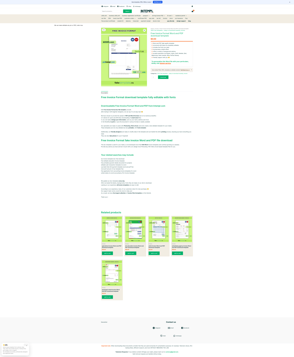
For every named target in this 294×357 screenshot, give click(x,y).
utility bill (104, 15)
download (163, 77)
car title (103, 18)
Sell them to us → (185, 70)
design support (181, 21)
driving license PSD (157, 15)
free (186, 18)
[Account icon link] (192, 6)
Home (152, 28)
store (171, 18)
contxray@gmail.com (172, 352)
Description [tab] (104, 93)
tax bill (159, 18)
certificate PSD (142, 18)
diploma (128, 21)
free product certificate (108, 21)
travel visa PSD (117, 18)
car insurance (179, 18)
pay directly (170, 21)
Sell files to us (157, 2)
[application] (149, 15)
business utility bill (114, 15)
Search (127, 11)
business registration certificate (131, 15)
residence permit (180, 15)
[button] (144, 30)
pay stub (151, 18)
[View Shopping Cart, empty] (192, 11)
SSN (109, 18)
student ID (120, 21)
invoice (165, 18)
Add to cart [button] (107, 253)
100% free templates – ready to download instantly (165, 30)
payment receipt (146, 21)
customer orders (129, 18)
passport (145, 15)
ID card (169, 15)
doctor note (156, 21)
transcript (136, 21)
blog (189, 21)
